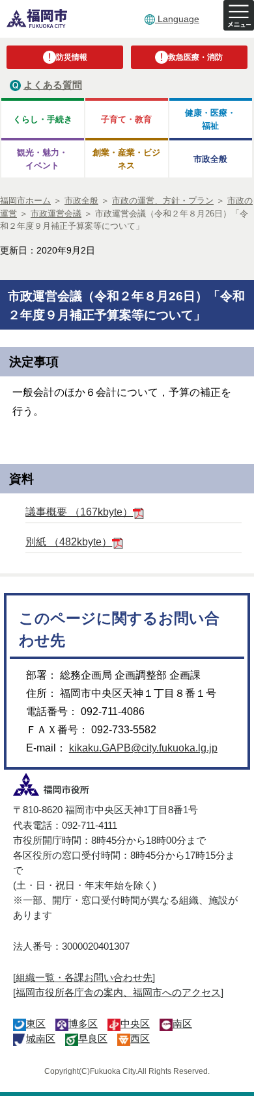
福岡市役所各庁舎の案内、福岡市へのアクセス (118, 992)
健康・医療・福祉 (210, 119)
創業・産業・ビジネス (126, 159)
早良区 (92, 1038)
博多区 (83, 1023)
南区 (182, 1023)
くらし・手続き (42, 119)
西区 (140, 1038)
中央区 (135, 1023)
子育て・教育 (126, 119)
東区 (36, 1023)
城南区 (40, 1038)
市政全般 (210, 159)
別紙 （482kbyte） (68, 541)
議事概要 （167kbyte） (79, 511)
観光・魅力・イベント (42, 159)
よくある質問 (52, 84)
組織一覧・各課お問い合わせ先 (84, 977)
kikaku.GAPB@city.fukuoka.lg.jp (143, 747)
